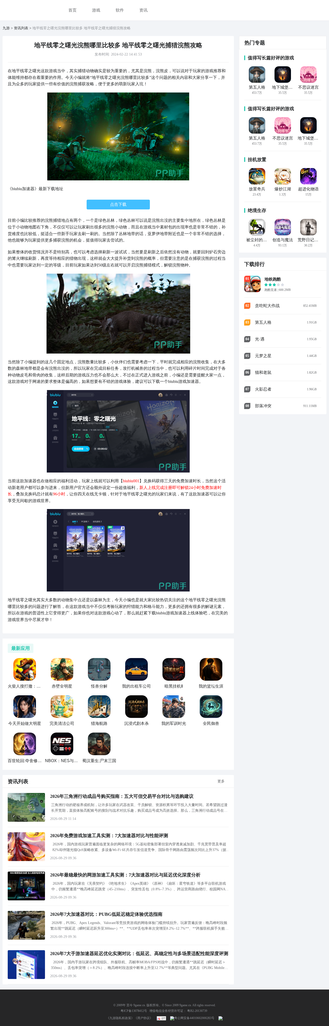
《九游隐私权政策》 (120, 1018)
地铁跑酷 (272, 279)
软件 (120, 10)
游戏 (96, 10)
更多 (221, 781)
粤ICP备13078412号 (134, 1011)
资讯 (143, 10)
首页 (72, 10)
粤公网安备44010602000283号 (194, 1018)
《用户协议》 (143, 1018)
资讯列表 (21, 28)
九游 (6, 28)
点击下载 (118, 204)
